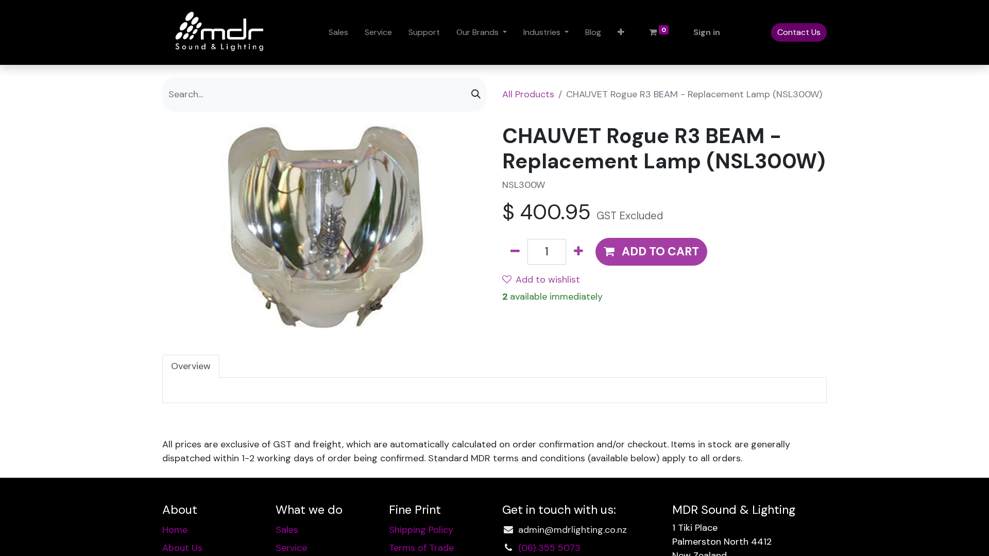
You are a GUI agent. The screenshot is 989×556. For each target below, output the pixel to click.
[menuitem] (338, 32)
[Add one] (578, 252)
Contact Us (799, 32)
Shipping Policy (421, 530)
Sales (287, 530)
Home (174, 530)
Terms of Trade (421, 548)
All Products (528, 94)
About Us (182, 548)
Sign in (706, 32)
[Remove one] (515, 252)
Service (291, 548)
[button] (621, 32)
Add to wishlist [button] (548, 279)
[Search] (476, 94)
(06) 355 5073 (549, 548)
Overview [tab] (191, 366)
